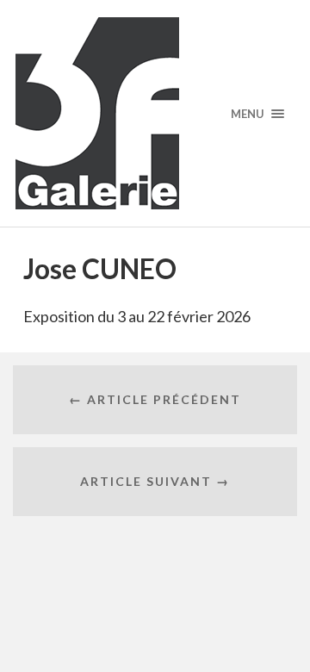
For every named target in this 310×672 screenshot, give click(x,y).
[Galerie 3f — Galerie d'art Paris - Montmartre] (155, 113)
